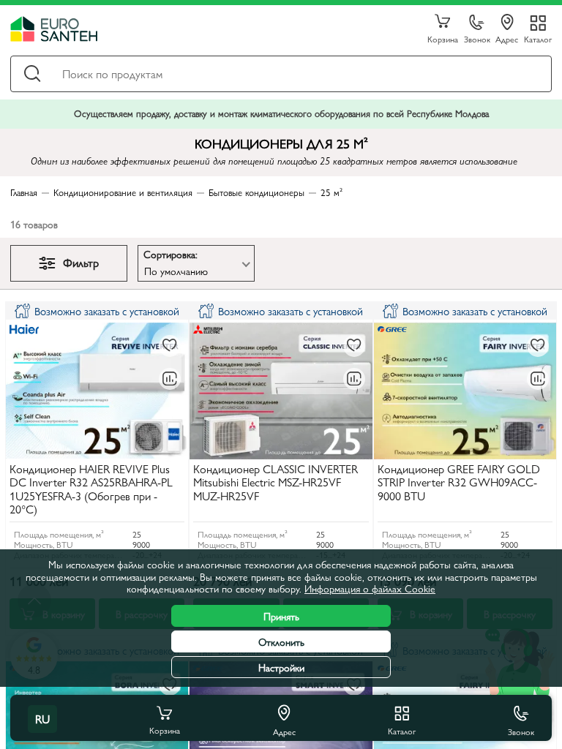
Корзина (442, 38)
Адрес (506, 38)
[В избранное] (170, 346)
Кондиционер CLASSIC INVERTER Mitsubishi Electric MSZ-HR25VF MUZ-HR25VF (275, 483)
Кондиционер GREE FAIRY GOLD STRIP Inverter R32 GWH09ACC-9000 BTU (459, 483)
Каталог (538, 38)
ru (42, 718)
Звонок (477, 38)
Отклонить (281, 641)
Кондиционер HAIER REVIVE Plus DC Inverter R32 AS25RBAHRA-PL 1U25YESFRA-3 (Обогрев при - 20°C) (91, 489)
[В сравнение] (170, 379)
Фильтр (81, 262)
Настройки (281, 667)
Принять (281, 616)
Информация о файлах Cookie (369, 588)
